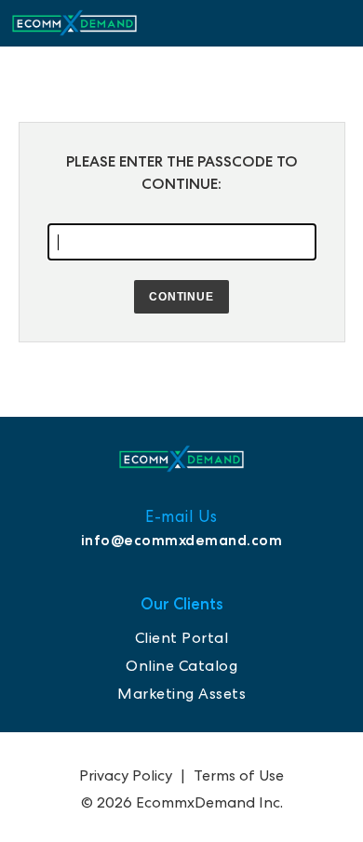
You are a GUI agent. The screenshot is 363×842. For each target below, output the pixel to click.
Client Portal (182, 638)
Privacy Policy (125, 775)
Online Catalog (181, 666)
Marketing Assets (181, 693)
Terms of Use (239, 775)
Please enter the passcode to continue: (182, 173)
